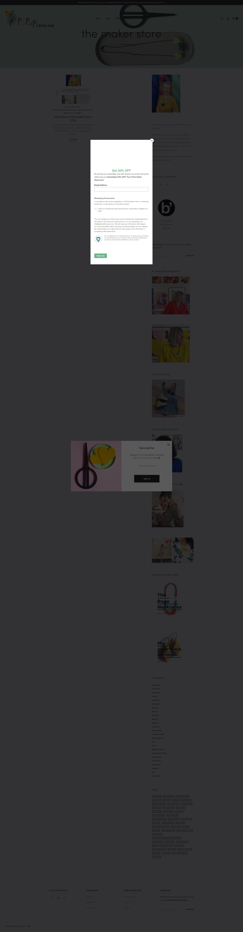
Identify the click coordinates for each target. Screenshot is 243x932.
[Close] (152, 140)
